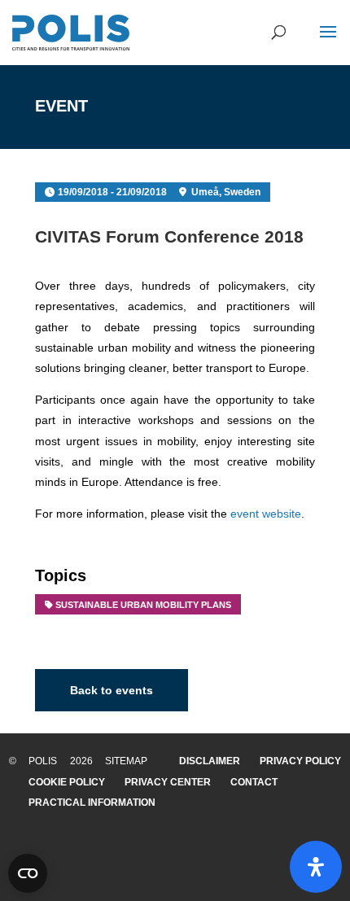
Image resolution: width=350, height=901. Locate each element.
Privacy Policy (300, 761)
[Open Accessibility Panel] (316, 867)
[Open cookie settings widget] (27, 873)
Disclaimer (209, 761)
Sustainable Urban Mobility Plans (143, 605)
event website (265, 513)
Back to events (111, 690)
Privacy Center (168, 782)
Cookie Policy (66, 782)
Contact (254, 782)
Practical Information (91, 802)
